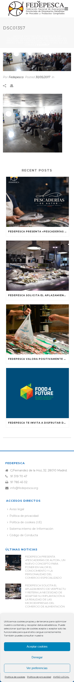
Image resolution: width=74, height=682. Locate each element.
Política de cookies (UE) (25, 522)
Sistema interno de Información (31, 528)
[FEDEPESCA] (37, 9)
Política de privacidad (39, 676)
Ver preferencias (37, 668)
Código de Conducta (23, 535)
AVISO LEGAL (61, 676)
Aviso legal (16, 509)
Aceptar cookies (37, 646)
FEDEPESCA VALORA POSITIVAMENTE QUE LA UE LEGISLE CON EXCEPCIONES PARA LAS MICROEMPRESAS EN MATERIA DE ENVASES (38, 358)
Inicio (17, 36)
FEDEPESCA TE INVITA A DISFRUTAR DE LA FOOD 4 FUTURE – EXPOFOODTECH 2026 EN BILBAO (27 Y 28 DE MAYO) (38, 422)
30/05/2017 (43, 77)
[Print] (13, 85)
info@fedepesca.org (24, 488)
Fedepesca (16, 77)
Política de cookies (15, 676)
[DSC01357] (37, 62)
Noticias (30, 36)
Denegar (37, 657)
